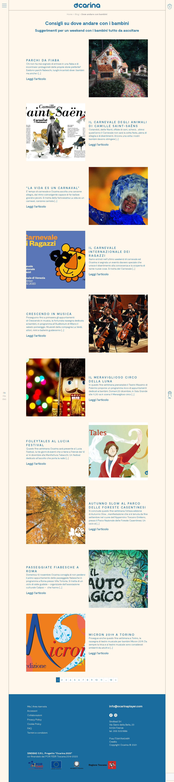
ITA (4, 393)
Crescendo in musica (49, 314)
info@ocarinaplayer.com (125, 706)
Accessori (32, 710)
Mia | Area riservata (37, 706)
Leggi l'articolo (36, 78)
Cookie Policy (34, 723)
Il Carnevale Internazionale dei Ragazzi (109, 251)
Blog (77, 14)
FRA (4, 396)
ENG (4, 399)
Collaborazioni (34, 715)
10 (96, 679)
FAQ (29, 728)
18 (111, 679)
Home (69, 14)
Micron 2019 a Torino (112, 634)
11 (101, 679)
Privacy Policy (34, 719)
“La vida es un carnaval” (53, 188)
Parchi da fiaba (43, 60)
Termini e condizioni (37, 732)
